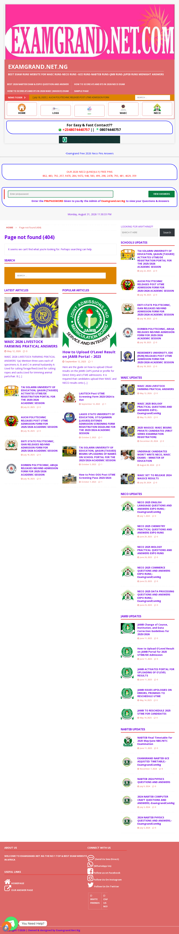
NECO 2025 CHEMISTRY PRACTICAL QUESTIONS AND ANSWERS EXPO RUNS (154, 529)
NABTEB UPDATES (133, 729)
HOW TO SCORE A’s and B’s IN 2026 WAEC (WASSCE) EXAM (38, 91)
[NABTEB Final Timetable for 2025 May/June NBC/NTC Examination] (128, 741)
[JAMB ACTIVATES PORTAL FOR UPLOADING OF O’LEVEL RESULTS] (128, 673)
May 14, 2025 (146, 700)
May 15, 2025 (146, 417)
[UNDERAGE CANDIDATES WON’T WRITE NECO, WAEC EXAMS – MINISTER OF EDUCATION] (128, 455)
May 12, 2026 (14, 351)
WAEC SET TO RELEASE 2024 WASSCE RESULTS (154, 476)
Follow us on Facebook (107, 872)
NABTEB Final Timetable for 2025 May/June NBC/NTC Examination (154, 741)
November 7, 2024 (148, 768)
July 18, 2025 (29, 431)
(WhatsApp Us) (102, 866)
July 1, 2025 (145, 516)
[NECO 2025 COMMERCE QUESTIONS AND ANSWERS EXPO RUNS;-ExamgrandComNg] (128, 571)
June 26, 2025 (146, 557)
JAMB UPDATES (131, 616)
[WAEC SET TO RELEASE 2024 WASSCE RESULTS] (128, 479)
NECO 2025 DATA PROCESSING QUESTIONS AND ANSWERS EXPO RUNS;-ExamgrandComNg (155, 596)
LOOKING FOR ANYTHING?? (137, 226)
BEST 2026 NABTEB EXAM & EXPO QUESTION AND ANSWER (38, 84)
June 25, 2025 (146, 581)
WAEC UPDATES (131, 378)
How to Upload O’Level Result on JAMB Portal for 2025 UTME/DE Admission (155, 651)
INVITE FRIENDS (95, 901)
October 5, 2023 (88, 464)
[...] (20, 376)
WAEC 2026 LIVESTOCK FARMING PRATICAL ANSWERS (31, 344)
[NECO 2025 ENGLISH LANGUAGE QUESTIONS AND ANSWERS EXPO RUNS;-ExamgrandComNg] (128, 506)
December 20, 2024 (149, 441)
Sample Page (81, 91)
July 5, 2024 (145, 807)
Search (167, 232)
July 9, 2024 (145, 786)
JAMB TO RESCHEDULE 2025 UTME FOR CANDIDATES (154, 712)
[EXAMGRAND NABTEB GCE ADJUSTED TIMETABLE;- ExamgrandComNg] (128, 762)
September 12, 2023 (75, 361)
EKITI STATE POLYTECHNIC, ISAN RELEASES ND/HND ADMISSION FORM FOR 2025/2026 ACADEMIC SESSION (39, 446)
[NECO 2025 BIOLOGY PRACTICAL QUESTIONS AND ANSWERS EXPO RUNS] (128, 550)
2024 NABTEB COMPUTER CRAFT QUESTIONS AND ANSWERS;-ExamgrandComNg (156, 800)
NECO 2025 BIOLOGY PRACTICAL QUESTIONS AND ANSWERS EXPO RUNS (154, 550)
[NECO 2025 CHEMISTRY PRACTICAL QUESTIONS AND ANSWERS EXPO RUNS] (128, 530)
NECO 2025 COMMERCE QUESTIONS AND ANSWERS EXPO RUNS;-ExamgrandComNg (153, 572)
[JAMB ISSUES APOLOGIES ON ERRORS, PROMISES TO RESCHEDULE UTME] (128, 693)
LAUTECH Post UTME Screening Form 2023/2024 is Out (96, 396)
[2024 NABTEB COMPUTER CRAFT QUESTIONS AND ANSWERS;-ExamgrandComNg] (128, 800)
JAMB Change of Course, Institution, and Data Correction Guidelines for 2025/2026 (153, 629)
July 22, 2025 (29, 407)
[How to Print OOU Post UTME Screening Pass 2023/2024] (69, 478)
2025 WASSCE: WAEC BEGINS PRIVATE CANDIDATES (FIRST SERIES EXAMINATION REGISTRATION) (155, 432)
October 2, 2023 (88, 437)
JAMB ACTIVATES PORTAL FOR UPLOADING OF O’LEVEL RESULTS (155, 672)
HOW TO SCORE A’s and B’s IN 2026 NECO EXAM (99, 84)
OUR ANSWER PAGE (22, 890)
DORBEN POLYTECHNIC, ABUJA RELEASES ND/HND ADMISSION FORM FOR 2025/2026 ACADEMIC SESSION (39, 469)
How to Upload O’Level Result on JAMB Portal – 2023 (89, 354)
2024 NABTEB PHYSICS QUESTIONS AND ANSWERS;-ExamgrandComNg (154, 820)
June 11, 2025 (146, 638)
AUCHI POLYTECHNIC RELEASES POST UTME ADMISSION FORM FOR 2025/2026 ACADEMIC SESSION (39, 422)
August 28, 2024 (147, 465)
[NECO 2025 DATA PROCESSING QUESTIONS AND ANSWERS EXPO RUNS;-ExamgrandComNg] (128, 595)
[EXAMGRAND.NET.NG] (90, 57)
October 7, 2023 (88, 481)
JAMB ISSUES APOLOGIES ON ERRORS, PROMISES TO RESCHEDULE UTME (154, 693)
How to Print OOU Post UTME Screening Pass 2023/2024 (97, 476)
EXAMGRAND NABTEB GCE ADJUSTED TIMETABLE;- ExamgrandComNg (153, 761)
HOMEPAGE (17, 883)
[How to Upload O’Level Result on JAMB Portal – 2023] (89, 322)
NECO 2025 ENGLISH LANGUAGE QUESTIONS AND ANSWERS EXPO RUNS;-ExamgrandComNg (154, 507)
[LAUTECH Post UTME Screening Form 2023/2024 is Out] (69, 397)
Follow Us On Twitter (106, 886)
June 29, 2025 (146, 536)
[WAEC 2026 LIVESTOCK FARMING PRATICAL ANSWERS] (31, 317)
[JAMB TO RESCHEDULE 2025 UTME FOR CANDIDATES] (128, 714)
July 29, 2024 (145, 482)
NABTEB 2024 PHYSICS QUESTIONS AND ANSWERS (153, 780)
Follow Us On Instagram (108, 879)
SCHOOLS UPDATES (134, 242)
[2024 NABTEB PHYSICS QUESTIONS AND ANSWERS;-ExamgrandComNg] (128, 821)
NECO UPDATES (131, 494)
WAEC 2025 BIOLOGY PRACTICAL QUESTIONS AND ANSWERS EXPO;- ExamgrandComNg (154, 408)
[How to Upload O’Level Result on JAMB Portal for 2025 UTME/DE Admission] (128, 652)
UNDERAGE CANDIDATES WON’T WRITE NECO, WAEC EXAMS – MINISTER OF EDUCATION (154, 456)
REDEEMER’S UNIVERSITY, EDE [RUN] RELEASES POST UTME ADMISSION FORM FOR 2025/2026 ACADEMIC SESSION (155, 357)
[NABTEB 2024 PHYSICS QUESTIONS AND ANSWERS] (128, 782)
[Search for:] (152, 97)
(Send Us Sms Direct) (107, 859)
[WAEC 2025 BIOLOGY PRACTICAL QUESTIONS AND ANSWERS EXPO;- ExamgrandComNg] (128, 407)
